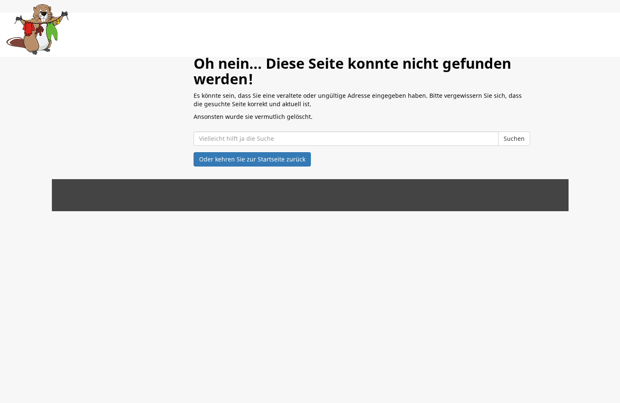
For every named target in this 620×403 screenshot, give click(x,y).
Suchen (514, 138)
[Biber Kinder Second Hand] (37, 29)
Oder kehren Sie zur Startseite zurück (252, 159)
